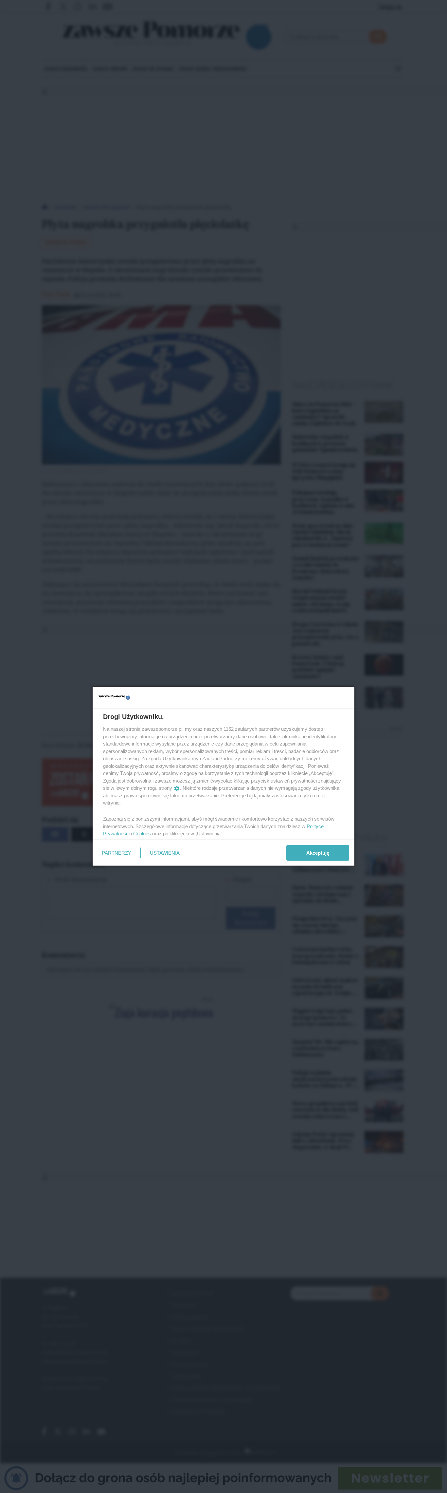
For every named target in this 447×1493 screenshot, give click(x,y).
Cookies (142, 833)
